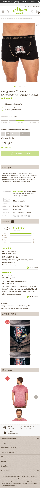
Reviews (6, 221)
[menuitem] (2, 11)
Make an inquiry (19, 201)
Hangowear (17, 209)
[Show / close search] (8, 11)
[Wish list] (31, 11)
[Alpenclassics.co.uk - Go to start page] (20, 10)
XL (17, 134)
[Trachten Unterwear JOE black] (20, 336)
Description (7, 167)
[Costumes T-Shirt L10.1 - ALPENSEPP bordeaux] (20, 392)
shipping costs (6, 147)
